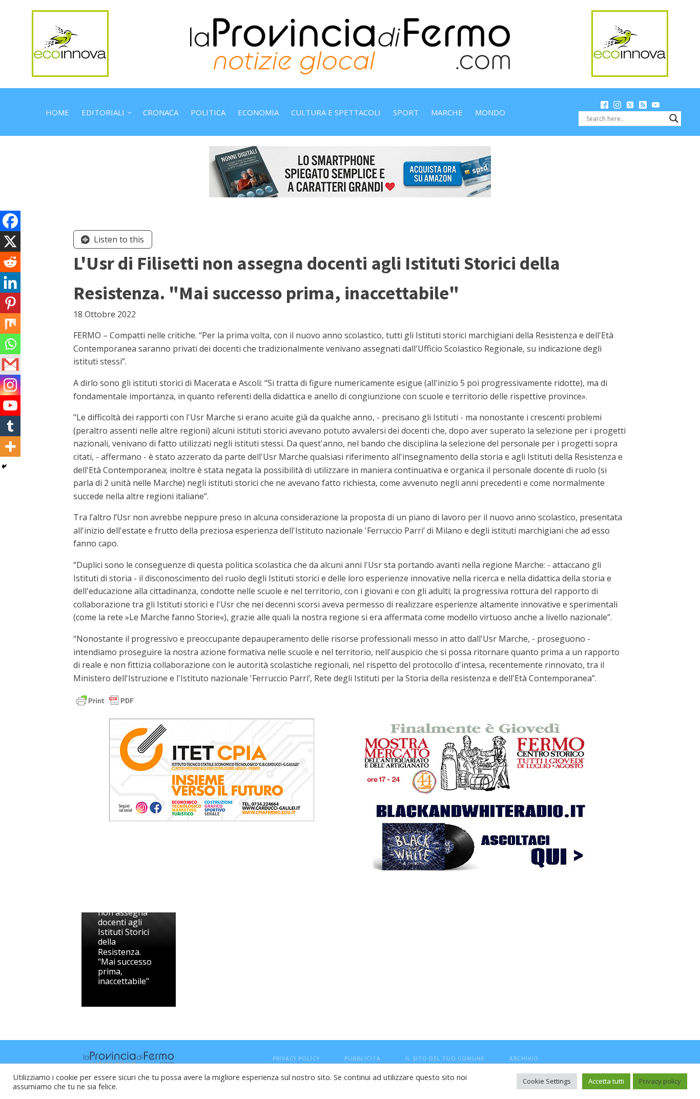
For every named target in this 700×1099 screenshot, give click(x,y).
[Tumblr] (10, 426)
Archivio (524, 1058)
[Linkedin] (10, 282)
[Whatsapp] (10, 344)
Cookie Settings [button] (547, 1081)
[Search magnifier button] (674, 118)
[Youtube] (10, 405)
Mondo (490, 112)
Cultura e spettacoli (336, 112)
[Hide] (4, 466)
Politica (208, 112)
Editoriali (103, 112)
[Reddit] (10, 262)
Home (57, 112)
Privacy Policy (296, 1058)
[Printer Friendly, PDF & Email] (105, 700)
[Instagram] (10, 385)
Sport (406, 112)
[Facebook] (10, 221)
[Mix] (10, 323)
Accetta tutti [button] (606, 1081)
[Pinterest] (10, 303)
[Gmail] (10, 364)
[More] (10, 446)
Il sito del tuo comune (445, 1058)
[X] (10, 241)
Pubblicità (362, 1058)
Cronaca (160, 112)
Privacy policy (660, 1081)
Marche (447, 112)
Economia (258, 112)
